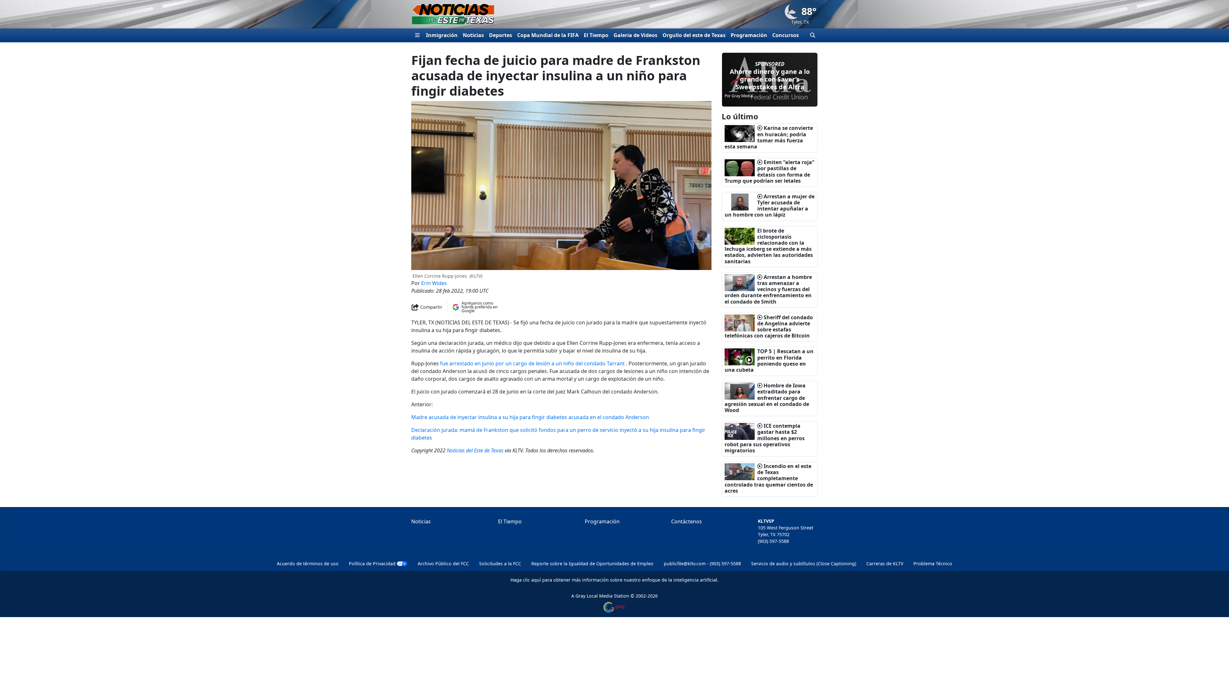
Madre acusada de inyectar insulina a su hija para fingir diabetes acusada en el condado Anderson (530, 417)
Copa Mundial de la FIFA (548, 35)
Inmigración (442, 35)
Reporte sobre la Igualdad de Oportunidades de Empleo (592, 563)
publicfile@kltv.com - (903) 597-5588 (702, 563)
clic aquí (532, 580)
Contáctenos (686, 521)
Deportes (500, 35)
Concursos (785, 35)
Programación (749, 35)
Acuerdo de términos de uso (308, 563)
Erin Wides (434, 283)
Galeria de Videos (635, 35)
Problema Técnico (932, 563)
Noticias (473, 35)
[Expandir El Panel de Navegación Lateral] (417, 35)
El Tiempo (596, 35)
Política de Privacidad (372, 563)
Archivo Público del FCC (443, 563)
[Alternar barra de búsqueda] (812, 35)
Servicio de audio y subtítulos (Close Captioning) (803, 563)
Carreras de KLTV (884, 563)
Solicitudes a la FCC (500, 563)
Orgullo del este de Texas (694, 35)
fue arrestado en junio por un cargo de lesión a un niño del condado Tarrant (532, 363)
